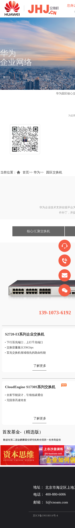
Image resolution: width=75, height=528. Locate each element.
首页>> (28, 172)
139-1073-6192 (55, 312)
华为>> (39, 172)
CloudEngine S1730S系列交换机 (30, 387)
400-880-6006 (55, 494)
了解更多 (39, 365)
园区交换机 (54, 172)
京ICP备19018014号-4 (45, 515)
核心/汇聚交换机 (38, 231)
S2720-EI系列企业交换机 (24, 334)
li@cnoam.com (57, 502)
